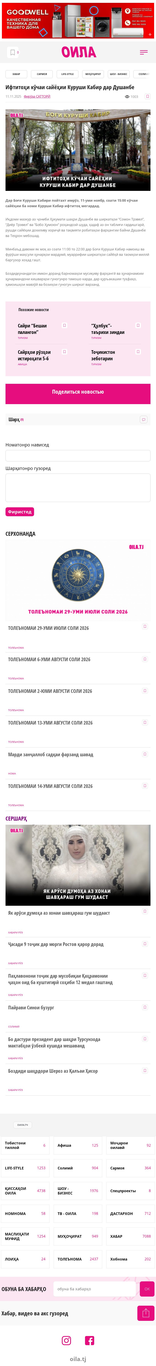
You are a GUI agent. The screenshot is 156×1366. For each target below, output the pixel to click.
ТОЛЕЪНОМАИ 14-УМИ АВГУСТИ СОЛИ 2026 (50, 786)
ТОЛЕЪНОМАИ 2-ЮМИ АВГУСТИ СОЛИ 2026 (50, 691)
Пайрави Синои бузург (31, 1007)
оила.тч (22, 1125)
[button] (144, 52)
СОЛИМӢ (144, 74)
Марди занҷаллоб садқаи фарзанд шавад (50, 754)
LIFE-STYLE (67, 74)
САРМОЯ (42, 74)
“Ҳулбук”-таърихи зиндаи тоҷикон (107, 329)
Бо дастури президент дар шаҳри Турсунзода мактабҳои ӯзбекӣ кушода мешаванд (54, 1042)
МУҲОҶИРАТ (93, 74)
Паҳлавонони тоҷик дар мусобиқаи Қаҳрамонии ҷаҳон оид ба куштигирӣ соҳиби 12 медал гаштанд (60, 979)
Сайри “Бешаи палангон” (32, 329)
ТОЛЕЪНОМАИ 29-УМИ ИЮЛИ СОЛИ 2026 (48, 628)
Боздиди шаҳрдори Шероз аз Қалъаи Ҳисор (53, 1071)
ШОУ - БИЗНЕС (118, 74)
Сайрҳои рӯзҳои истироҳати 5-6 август (34, 355)
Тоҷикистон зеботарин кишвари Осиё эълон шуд (106, 355)
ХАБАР (16, 74)
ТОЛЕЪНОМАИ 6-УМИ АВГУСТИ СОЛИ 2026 (49, 659)
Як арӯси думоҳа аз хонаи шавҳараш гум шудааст (59, 913)
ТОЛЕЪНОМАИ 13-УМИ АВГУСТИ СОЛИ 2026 (50, 723)
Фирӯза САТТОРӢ (37, 96)
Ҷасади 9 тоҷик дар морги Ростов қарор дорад (55, 944)
